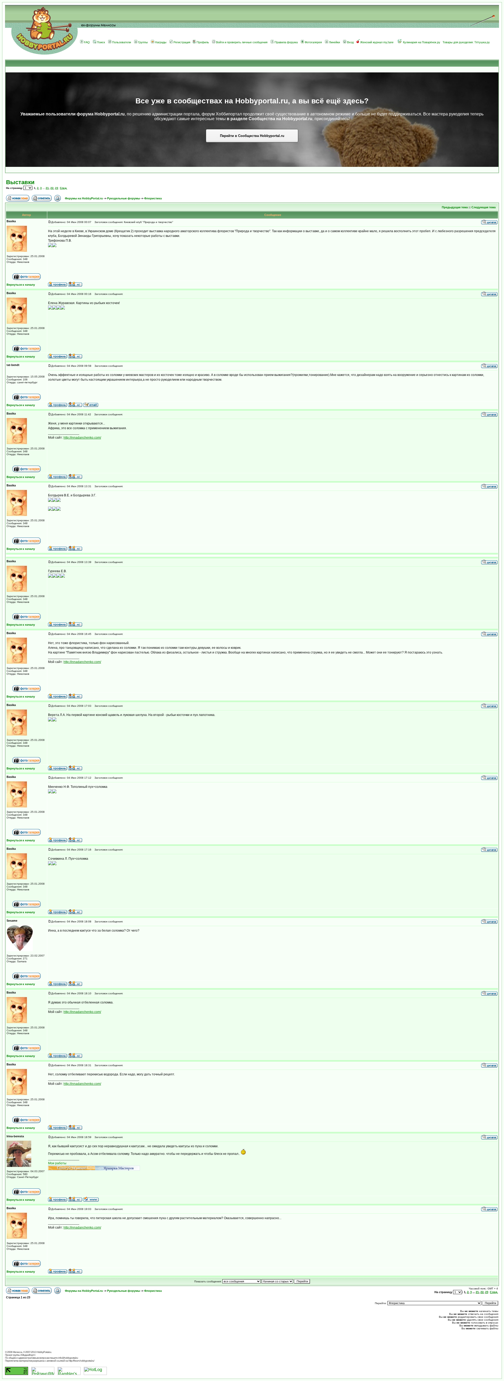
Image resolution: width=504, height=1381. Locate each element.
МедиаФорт (28, 1354)
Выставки (20, 182)
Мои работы (57, 1163)
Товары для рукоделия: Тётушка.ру (466, 42)
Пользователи (121, 42)
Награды (160, 42)
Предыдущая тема (455, 207)
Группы (143, 42)
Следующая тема (483, 207)
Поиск (101, 42)
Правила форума (286, 42)
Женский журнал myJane (376, 42)
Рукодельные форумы (124, 198)
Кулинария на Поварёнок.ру (421, 42)
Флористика (153, 198)
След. (63, 188)
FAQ (87, 42)
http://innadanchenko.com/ (82, 437)
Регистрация (182, 42)
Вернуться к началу (21, 284)
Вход (350, 42)
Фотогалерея (313, 42)
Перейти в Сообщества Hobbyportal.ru (252, 136)
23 (56, 188)
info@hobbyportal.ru (68, 1357)
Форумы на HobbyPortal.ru (84, 198)
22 (52, 188)
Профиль (203, 42)
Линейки (334, 42)
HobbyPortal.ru (44, 1352)
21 (47, 188)
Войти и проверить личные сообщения (241, 42)
